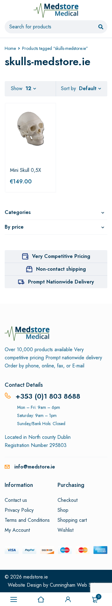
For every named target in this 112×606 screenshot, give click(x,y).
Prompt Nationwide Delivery (61, 281)
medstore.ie (35, 576)
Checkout (67, 500)
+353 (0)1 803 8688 (48, 396)
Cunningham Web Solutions (78, 585)
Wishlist (65, 530)
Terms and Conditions (27, 520)
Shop (63, 510)
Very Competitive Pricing (61, 256)
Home (10, 48)
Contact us (16, 500)
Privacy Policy (19, 510)
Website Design (25, 585)
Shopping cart (72, 520)
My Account (17, 530)
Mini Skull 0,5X (25, 170)
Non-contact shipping (61, 269)
